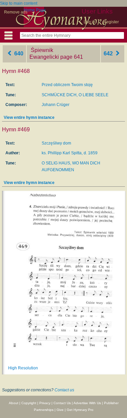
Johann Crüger (55, 104)
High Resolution (23, 368)
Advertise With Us (87, 403)
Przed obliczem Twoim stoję (67, 84)
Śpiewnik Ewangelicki (44, 53)
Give (60, 410)
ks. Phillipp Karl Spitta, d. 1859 (70, 153)
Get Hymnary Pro (80, 410)
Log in (89, 22)
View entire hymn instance (29, 117)
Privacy (44, 403)
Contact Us (62, 403)
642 (109, 53)
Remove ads (15, 12)
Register (111, 22)
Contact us (64, 390)
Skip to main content (18, 3)
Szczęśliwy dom (56, 143)
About (13, 403)
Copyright (28, 403)
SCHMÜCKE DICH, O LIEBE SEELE (75, 95)
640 (18, 53)
